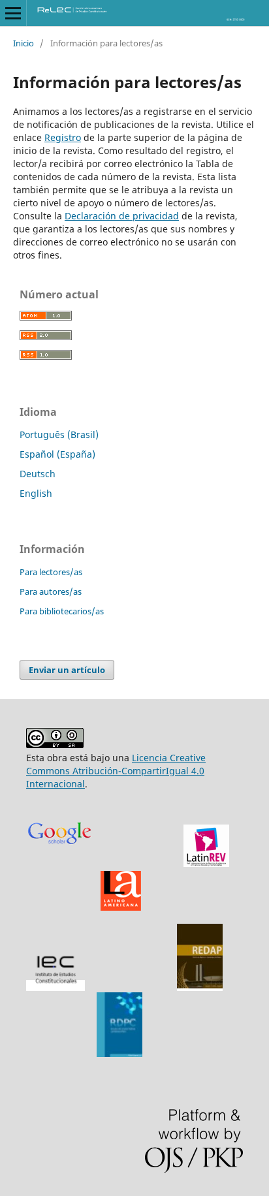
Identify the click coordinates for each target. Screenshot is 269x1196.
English (36, 493)
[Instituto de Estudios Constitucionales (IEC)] (55, 985)
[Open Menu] (13, 13)
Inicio (23, 43)
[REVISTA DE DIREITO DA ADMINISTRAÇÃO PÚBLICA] (200, 985)
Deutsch (37, 473)
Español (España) (57, 454)
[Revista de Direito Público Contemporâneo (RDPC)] (119, 1053)
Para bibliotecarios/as (62, 611)
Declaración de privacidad (122, 216)
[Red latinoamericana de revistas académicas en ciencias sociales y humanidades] (206, 863)
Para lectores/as (51, 572)
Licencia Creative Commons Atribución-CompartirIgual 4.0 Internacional (116, 770)
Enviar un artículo (67, 670)
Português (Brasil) (59, 434)
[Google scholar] (59, 864)
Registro (62, 137)
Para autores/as (51, 591)
